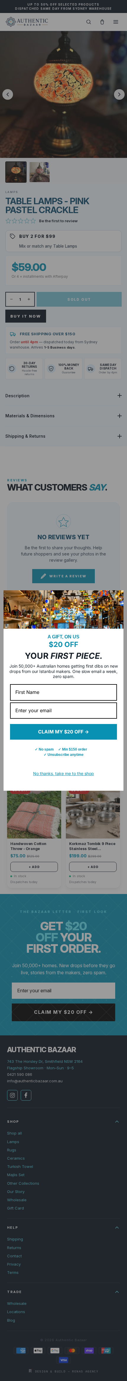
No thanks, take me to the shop (63, 773)
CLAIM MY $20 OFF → (63, 732)
